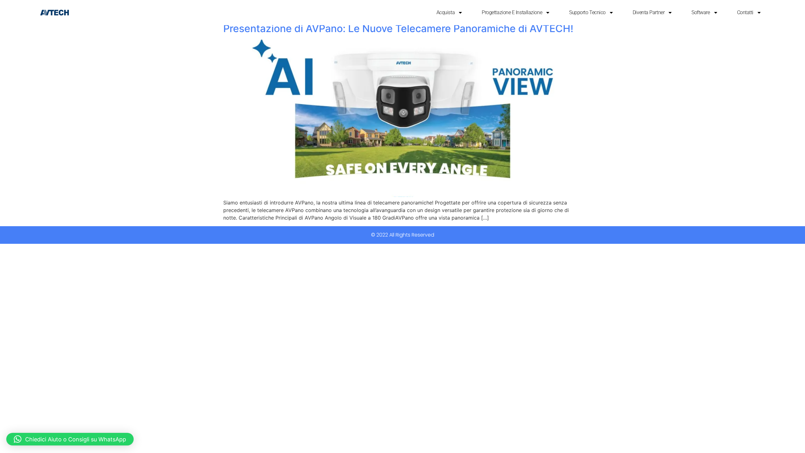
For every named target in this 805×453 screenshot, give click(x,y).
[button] (70, 439)
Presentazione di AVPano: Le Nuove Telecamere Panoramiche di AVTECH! (398, 28)
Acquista (445, 12)
